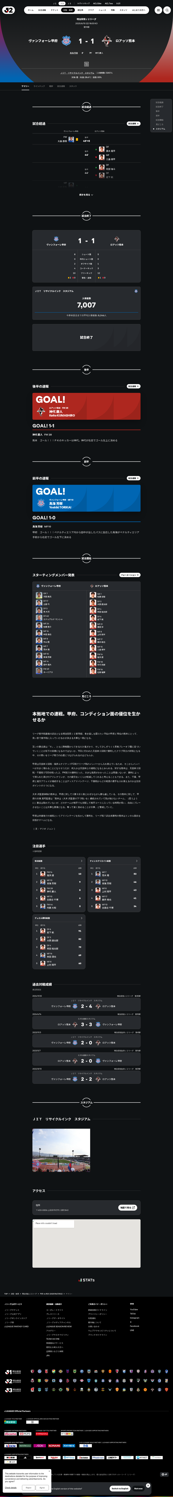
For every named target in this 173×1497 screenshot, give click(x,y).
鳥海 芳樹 (74, 53)
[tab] (25, 86)
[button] (158, 10)
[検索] (167, 10)
